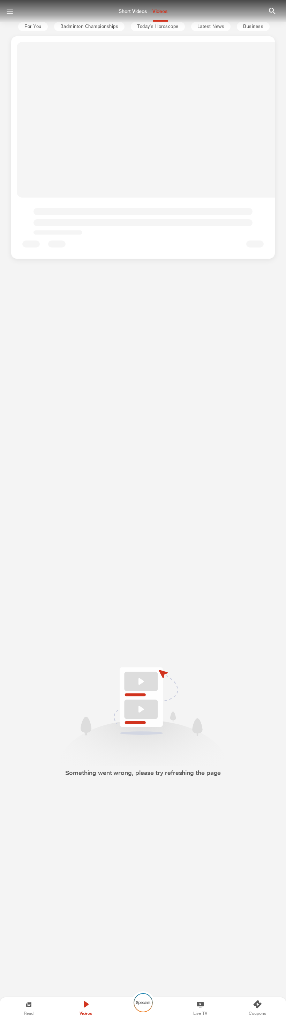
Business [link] (253, 26)
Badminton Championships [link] (89, 26)
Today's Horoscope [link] (158, 26)
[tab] (31, 26)
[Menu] (10, 11)
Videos (159, 11)
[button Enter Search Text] (272, 11)
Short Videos (133, 11)
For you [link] (33, 26)
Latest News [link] (211, 26)
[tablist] (141, 26)
